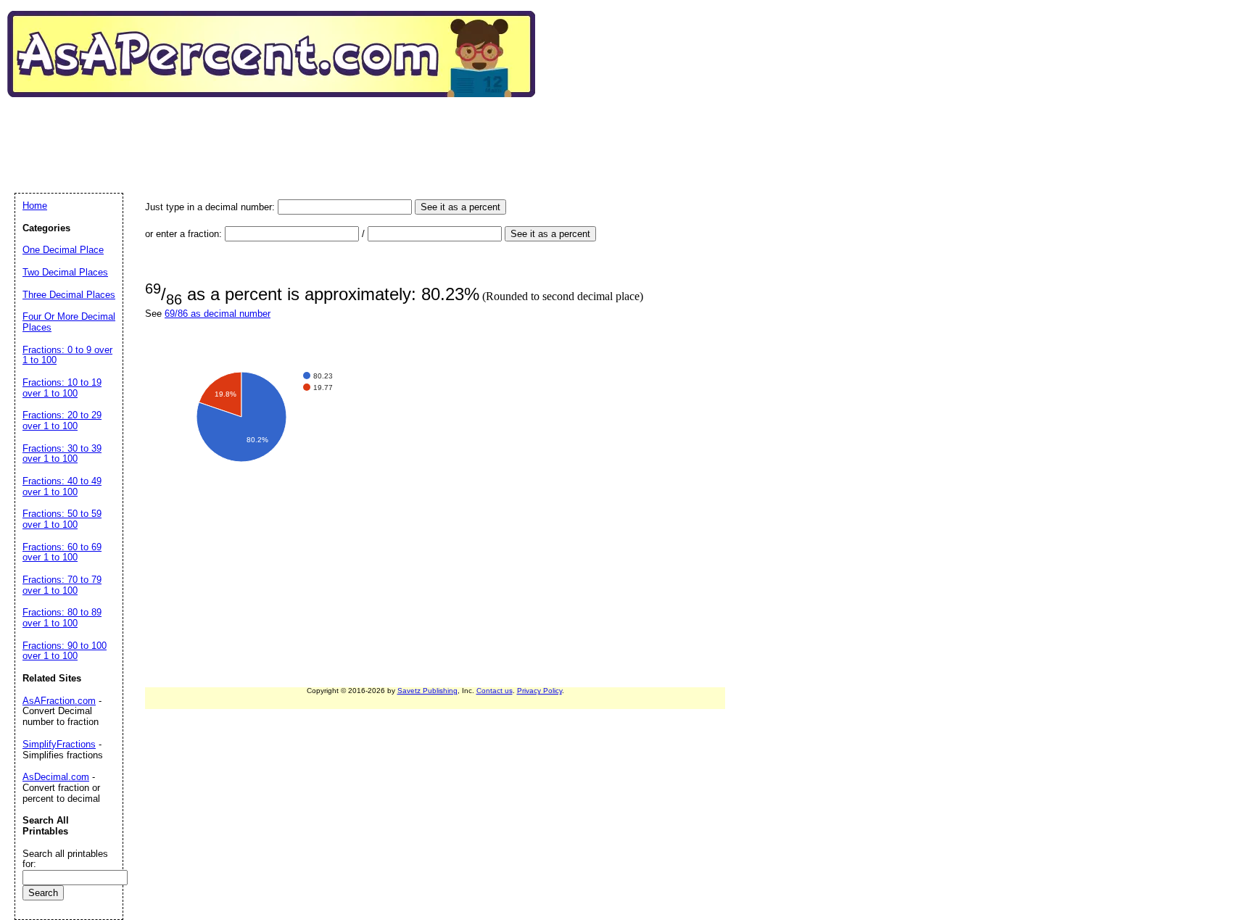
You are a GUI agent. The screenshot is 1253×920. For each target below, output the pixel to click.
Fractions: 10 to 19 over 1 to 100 (62, 388)
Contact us (494, 691)
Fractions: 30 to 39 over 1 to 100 (62, 454)
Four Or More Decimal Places (68, 322)
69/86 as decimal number (217, 313)
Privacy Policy (539, 691)
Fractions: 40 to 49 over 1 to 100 (62, 486)
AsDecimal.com (55, 776)
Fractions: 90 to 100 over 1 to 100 (64, 651)
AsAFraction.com (59, 700)
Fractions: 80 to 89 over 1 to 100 (62, 618)
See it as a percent (460, 207)
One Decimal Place (63, 249)
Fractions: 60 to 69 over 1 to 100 (62, 552)
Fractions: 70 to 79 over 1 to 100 (62, 585)
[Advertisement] (278, 129)
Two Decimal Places (65, 272)
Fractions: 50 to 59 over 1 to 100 (62, 519)
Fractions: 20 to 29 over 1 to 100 (62, 420)
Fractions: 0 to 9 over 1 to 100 (67, 355)
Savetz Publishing (427, 691)
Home (34, 205)
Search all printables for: (65, 859)
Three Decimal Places (68, 294)
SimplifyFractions (59, 744)
